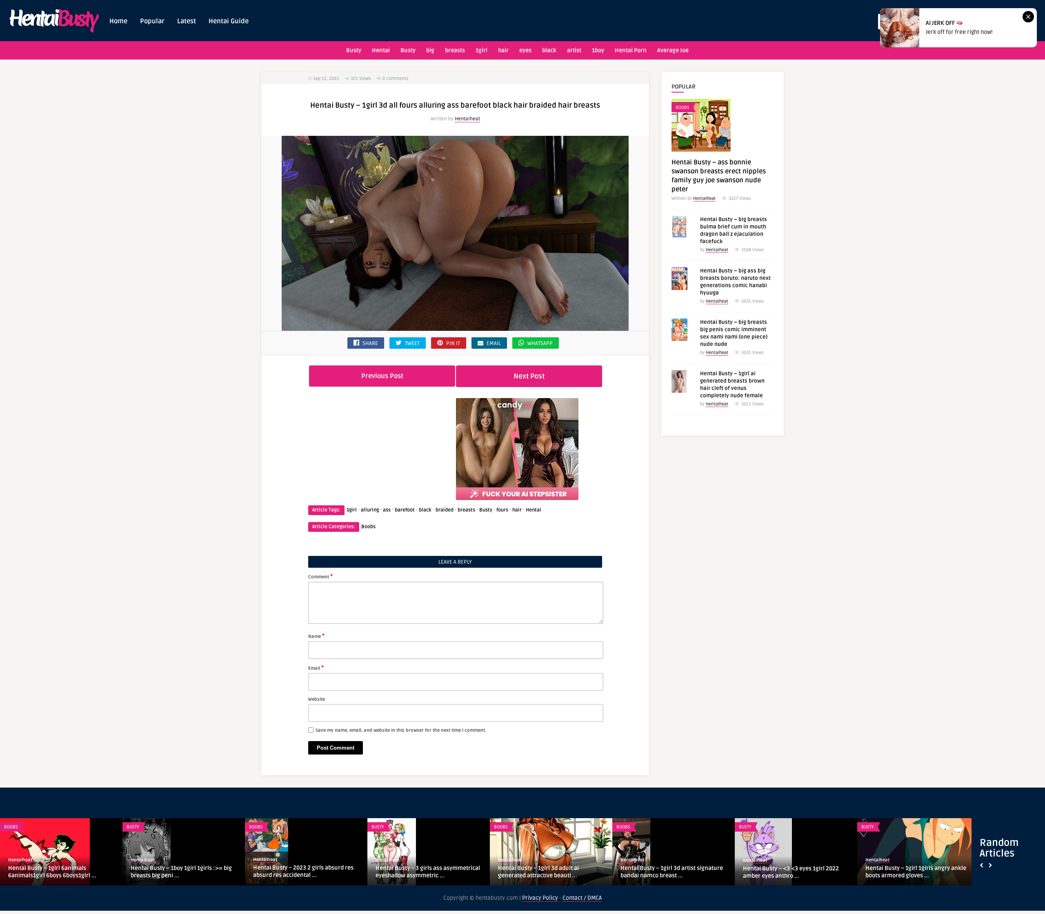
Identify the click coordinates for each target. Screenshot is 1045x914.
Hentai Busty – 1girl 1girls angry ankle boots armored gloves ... (915, 872)
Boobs (368, 527)
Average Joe (673, 50)
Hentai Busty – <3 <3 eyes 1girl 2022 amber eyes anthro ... (791, 872)
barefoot (405, 510)
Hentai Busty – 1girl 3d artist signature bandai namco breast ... (671, 872)
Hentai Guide (229, 21)
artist (574, 50)
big (430, 50)
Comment (320, 576)
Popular (152, 21)
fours (502, 510)
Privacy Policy (540, 897)
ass (387, 510)
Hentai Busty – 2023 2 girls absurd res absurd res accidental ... (303, 871)
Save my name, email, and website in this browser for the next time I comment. (401, 730)
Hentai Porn (631, 50)
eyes (525, 50)
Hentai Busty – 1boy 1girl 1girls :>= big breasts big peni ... (181, 872)
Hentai (381, 50)
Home (118, 21)
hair (503, 50)
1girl (481, 50)
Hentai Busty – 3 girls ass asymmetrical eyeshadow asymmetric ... (428, 872)
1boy (598, 50)
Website (316, 699)
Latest (186, 21)
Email (316, 667)
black (549, 50)
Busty (353, 50)
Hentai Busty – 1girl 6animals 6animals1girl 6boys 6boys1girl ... (52, 872)
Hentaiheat (467, 119)
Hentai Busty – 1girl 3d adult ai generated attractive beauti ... (538, 872)
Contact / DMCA (582, 897)
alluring (370, 510)
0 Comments (395, 78)
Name (316, 636)
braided (445, 510)
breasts (455, 50)
